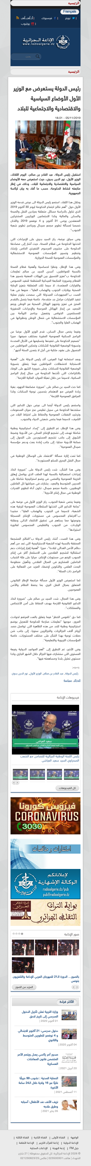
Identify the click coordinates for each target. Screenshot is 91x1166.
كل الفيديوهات (67, 788)
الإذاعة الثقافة (26, 1143)
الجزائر (77, 681)
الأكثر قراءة (67, 1002)
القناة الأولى (58, 1137)
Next (17, 782)
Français (69, 12)
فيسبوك (47, 18)
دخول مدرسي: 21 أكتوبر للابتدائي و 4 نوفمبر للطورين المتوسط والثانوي (38, 1035)
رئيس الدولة (71, 673)
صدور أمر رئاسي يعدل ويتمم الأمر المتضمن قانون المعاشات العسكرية (38, 1059)
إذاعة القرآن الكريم (49, 1143)
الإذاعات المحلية (39, 1148)
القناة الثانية (40, 1137)
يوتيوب (25, 24)
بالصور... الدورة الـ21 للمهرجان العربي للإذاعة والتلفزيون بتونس (46, 979)
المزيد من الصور (24, 987)
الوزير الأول (36, 673)
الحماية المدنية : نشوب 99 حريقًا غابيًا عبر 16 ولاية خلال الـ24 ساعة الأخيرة (38, 1083)
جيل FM (74, 1148)
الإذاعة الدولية (70, 1143)
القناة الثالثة (22, 1137)
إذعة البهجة (58, 1148)
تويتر (67, 18)
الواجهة (74, 1137)
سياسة (68, 681)
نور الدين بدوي (20, 673)
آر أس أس (27, 18)
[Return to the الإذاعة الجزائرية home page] (45, 36)
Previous (13, 782)
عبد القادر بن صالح (53, 673)
